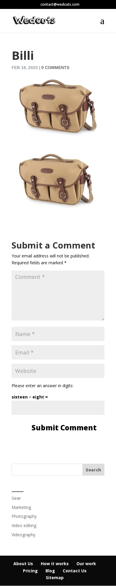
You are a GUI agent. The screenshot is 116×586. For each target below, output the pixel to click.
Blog (50, 571)
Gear (16, 498)
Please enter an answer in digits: (42, 385)
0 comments (55, 67)
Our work (86, 563)
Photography (24, 516)
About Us (23, 563)
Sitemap (55, 577)
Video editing (24, 525)
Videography (23, 534)
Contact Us (75, 571)
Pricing (30, 571)
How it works (55, 563)
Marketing (21, 507)
